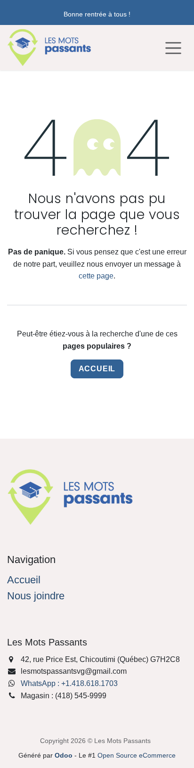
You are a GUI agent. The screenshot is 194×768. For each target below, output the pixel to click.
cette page (96, 276)
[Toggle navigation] (173, 47)
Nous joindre (36, 596)
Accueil (97, 369)
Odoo (64, 755)
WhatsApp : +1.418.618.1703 (69, 683)
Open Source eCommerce (136, 755)
